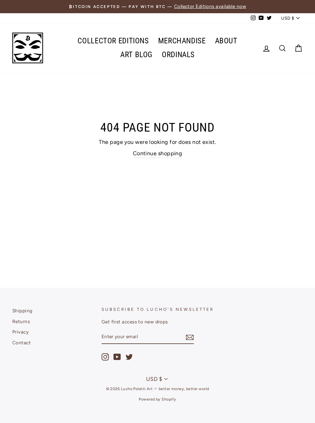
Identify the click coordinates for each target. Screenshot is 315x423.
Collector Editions (113, 40)
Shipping (22, 311)
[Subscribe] (190, 337)
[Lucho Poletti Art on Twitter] (129, 357)
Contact (21, 343)
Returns (21, 321)
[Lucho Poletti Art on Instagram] (105, 357)
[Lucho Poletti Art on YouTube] (117, 357)
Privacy (20, 332)
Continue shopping (157, 153)
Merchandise (182, 40)
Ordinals (178, 54)
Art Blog (136, 54)
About (226, 40)
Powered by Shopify (157, 399)
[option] (157, 6)
